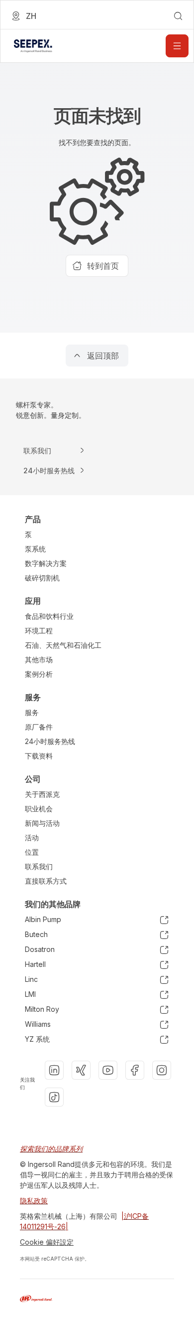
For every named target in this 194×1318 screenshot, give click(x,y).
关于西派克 (42, 794)
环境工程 (39, 630)
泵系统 (35, 549)
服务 (32, 712)
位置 (32, 852)
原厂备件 (39, 727)
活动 (32, 837)
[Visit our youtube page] (107, 1070)
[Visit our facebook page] (134, 1070)
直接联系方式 (46, 881)
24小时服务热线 (50, 741)
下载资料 (39, 756)
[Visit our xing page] (81, 1070)
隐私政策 (34, 1200)
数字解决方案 (46, 563)
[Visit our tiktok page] (54, 1097)
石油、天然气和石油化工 (63, 645)
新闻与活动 (42, 823)
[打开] (177, 45)
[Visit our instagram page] (161, 1070)
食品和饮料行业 (49, 616)
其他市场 (39, 659)
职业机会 (39, 808)
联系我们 (39, 866)
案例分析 (39, 674)
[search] (178, 15)
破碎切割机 (42, 577)
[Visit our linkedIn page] (54, 1070)
